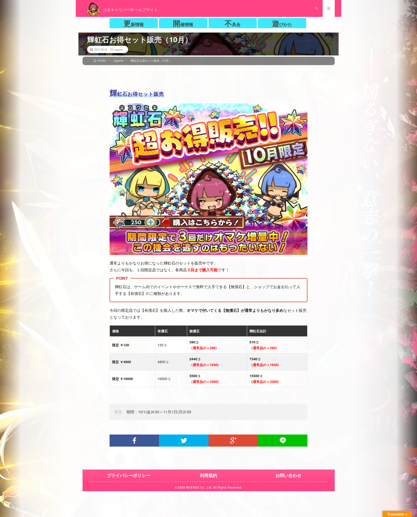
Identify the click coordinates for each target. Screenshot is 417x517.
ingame (119, 49)
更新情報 (134, 23)
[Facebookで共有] (134, 441)
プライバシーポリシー (128, 475)
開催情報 (183, 23)
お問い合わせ (288, 475)
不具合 (233, 23)
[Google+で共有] (233, 441)
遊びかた (282, 23)
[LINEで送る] (282, 441)
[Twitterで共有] (183, 441)
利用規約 (208, 475)
